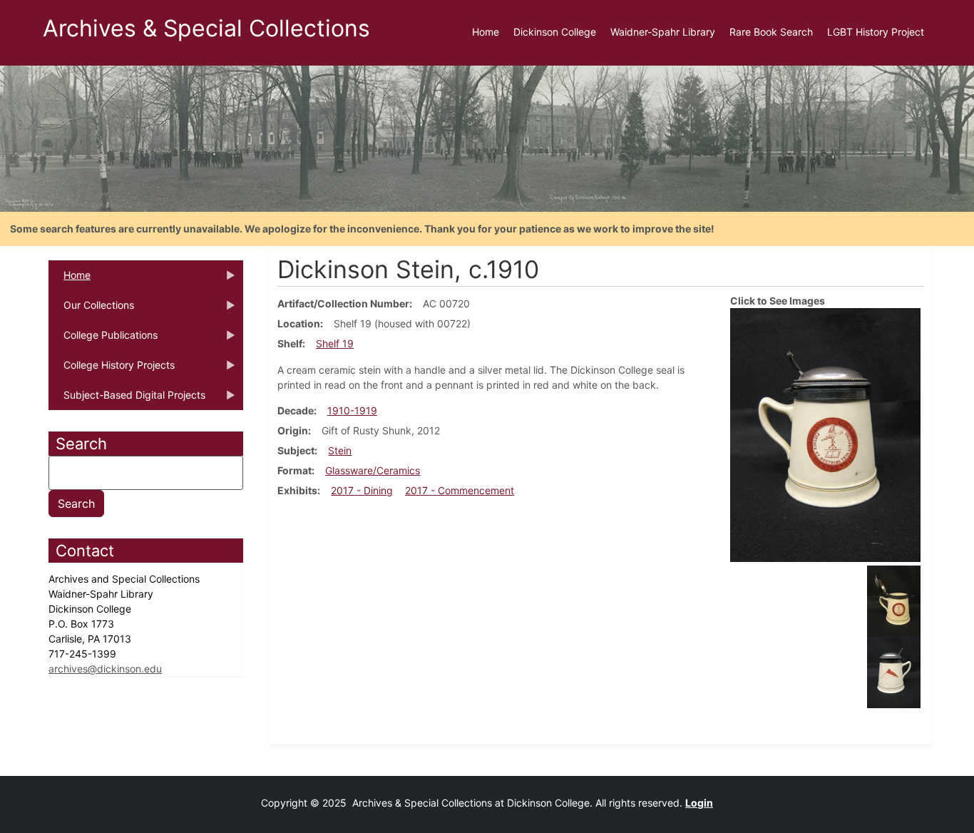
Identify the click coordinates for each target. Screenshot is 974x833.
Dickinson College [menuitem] (554, 32)
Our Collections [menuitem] (91, 309)
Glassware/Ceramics (372, 470)
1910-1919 (352, 410)
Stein (340, 450)
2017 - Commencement (459, 490)
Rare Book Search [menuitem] (771, 32)
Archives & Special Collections (206, 28)
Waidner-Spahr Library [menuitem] (662, 32)
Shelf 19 (335, 343)
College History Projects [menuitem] (111, 369)
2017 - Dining (362, 490)
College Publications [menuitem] (103, 339)
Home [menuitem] (485, 32)
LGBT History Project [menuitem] (875, 32)
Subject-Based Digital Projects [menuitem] (126, 399)
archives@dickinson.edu (105, 669)
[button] (825, 434)
